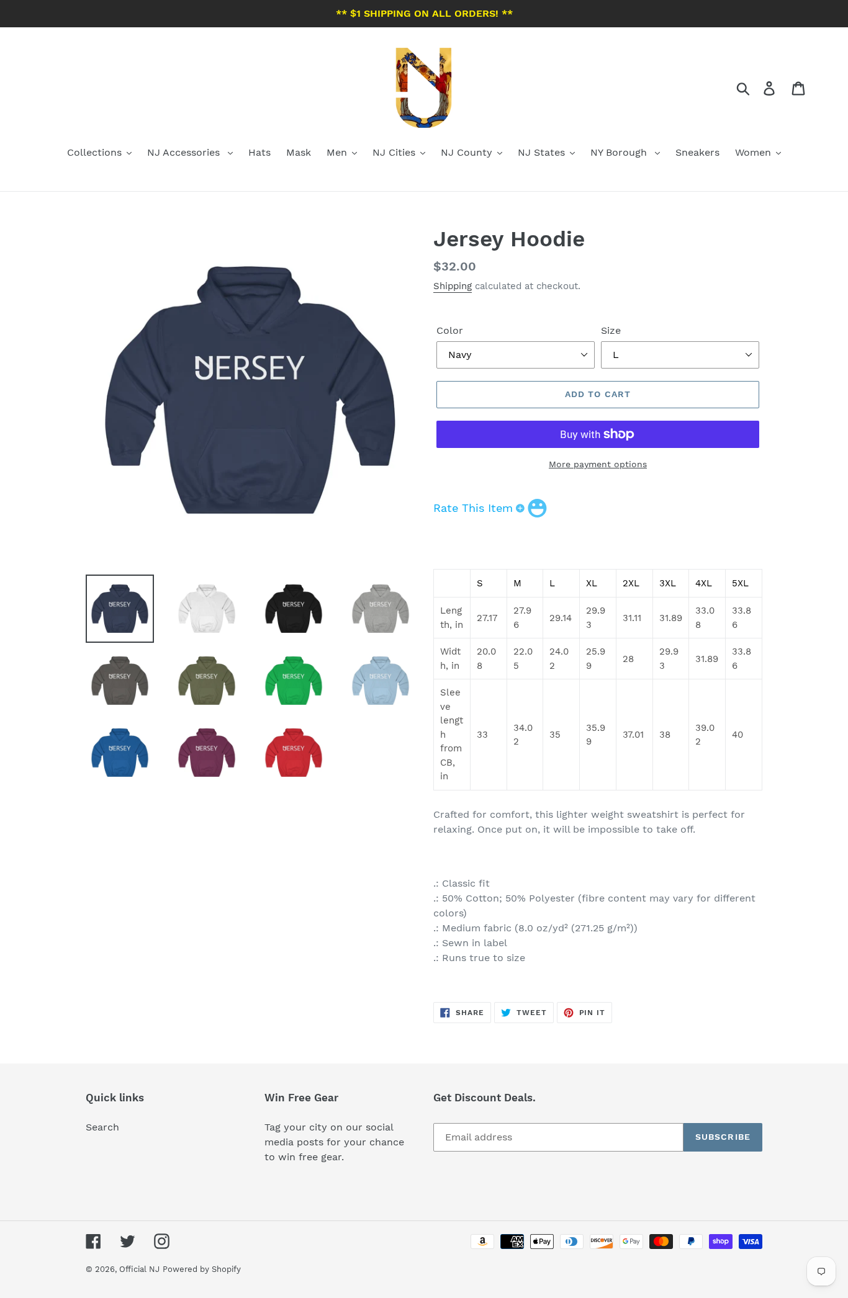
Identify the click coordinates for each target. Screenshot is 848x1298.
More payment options (598, 464)
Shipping (452, 286)
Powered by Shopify (202, 1269)
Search (102, 1127)
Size (611, 330)
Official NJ (139, 1269)
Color (449, 330)
